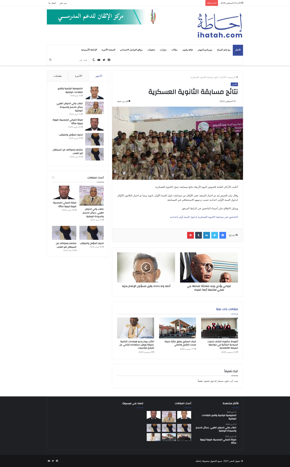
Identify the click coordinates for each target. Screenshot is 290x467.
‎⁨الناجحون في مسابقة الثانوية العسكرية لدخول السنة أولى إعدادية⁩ (204, 216)
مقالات (174, 50)
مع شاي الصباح (223, 50)
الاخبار (238, 50)
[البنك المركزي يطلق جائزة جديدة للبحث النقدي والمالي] (177, 328)
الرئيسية (232, 77)
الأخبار (223, 77)
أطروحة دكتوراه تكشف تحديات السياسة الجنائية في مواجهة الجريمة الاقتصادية (222, 344)
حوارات (163, 50)
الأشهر (98, 75)
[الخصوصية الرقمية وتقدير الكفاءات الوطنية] (94, 93)
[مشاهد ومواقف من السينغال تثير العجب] (94, 154)
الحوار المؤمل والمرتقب (71, 135)
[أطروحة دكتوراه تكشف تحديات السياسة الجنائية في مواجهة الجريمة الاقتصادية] (219, 328)
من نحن (63, 3)
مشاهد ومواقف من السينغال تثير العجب (68, 152)
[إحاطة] (220, 25)
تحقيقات (151, 50)
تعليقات (58, 75)
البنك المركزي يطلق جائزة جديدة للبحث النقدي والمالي (180, 343)
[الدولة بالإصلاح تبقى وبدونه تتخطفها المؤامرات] (154, 428)
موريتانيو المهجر (205, 50)
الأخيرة (78, 75)
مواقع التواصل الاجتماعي (131, 50)
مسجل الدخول (217, 381)
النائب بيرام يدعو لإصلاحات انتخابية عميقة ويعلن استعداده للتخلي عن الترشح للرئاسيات (136, 344)
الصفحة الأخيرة (108, 50)
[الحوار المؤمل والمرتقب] (94, 139)
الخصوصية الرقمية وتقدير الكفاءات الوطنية (70, 90)
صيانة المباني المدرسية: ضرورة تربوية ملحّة (68, 122)
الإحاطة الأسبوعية (89, 50)
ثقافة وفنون (187, 50)
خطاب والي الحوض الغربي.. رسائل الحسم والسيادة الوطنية (69, 107)
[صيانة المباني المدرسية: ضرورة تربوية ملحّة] (94, 124)
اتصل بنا (52, 3)
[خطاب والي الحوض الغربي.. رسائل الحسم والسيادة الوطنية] (94, 108)
